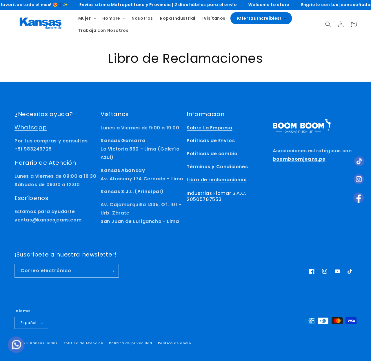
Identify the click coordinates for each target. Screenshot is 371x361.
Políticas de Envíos (211, 140)
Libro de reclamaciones (216, 179)
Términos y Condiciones (217, 166)
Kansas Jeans (44, 343)
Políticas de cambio (212, 153)
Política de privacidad (130, 343)
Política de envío (174, 343)
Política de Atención (83, 343)
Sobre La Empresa (209, 127)
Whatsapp (30, 127)
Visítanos (115, 114)
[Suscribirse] (112, 271)
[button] (87, 18)
